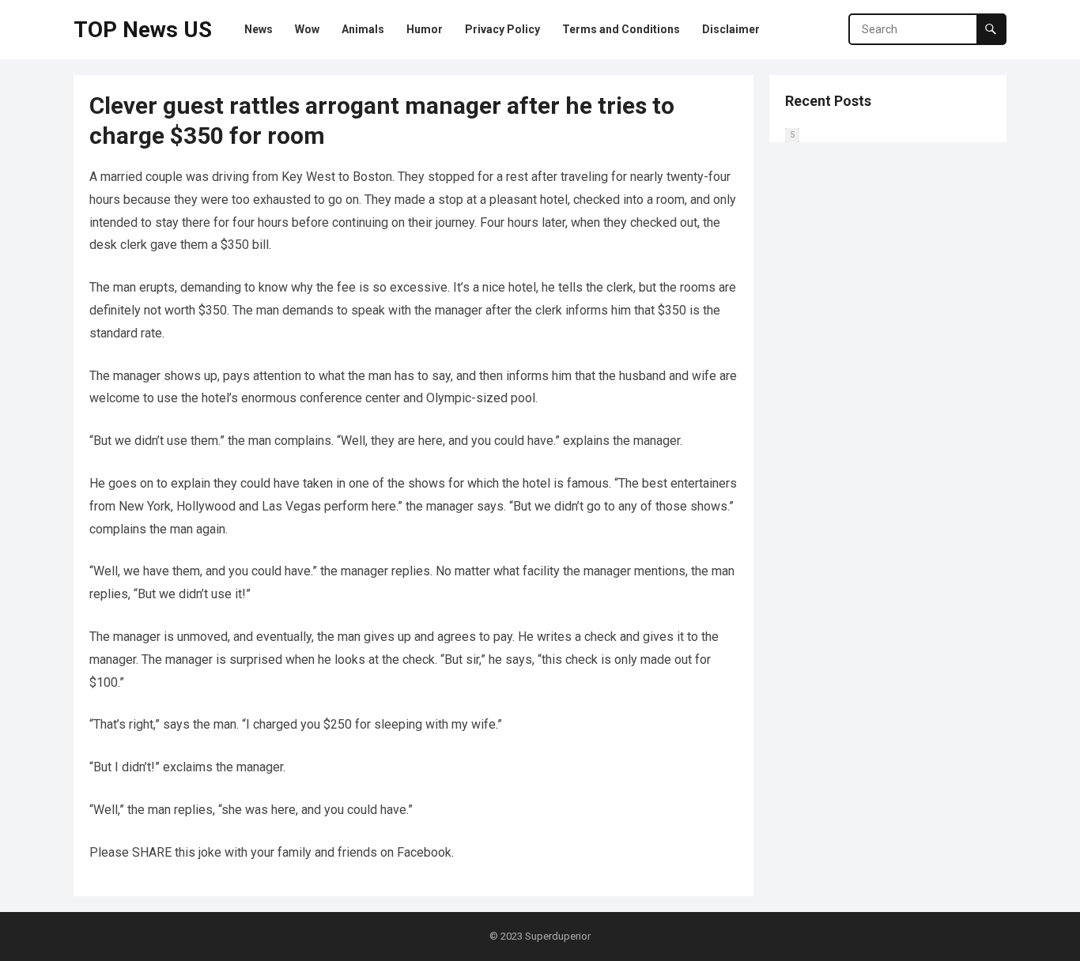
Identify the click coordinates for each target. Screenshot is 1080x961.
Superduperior (558, 936)
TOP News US (143, 30)
